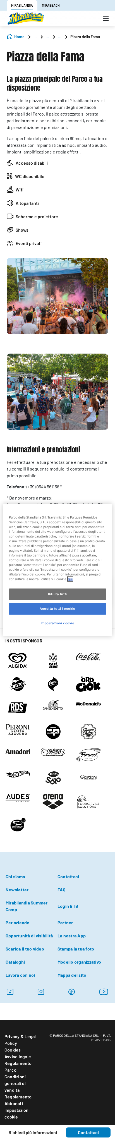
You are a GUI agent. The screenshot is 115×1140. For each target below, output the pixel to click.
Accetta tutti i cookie (57, 609)
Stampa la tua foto (76, 948)
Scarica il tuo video (25, 948)
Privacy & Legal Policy (20, 1040)
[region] (57, 570)
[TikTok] (71, 991)
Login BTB (68, 906)
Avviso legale (17, 1056)
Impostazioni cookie (17, 1113)
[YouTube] (103, 991)
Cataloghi (15, 961)
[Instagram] (10, 991)
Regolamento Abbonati (18, 1100)
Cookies (12, 1049)
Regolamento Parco (18, 1066)
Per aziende (18, 922)
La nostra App (72, 935)
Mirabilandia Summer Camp (27, 906)
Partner (65, 922)
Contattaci (68, 876)
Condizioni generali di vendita (15, 1083)
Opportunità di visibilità (29, 935)
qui (70, 579)
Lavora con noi (20, 975)
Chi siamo (15, 876)
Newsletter (17, 889)
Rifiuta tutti (57, 594)
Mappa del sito (72, 975)
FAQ (62, 889)
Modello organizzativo (79, 961)
